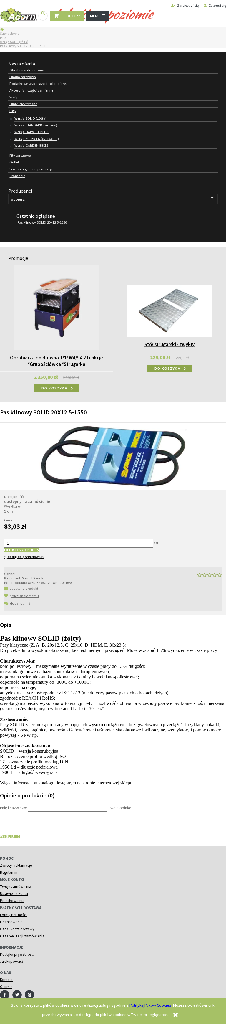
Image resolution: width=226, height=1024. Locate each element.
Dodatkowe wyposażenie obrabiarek (38, 83)
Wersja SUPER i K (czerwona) (36, 138)
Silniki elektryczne (23, 104)
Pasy (3, 38)
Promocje (17, 176)
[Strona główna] (18, 15)
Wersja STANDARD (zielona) (35, 125)
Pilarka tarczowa (22, 77)
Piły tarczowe (20, 155)
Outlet (14, 162)
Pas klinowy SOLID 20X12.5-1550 (42, 222)
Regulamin (8, 872)
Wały (13, 97)
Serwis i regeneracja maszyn (31, 169)
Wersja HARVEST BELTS (31, 132)
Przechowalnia (12, 900)
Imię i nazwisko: (13, 808)
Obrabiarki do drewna (26, 70)
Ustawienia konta (14, 893)
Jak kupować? (12, 961)
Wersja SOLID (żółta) (14, 42)
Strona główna (9, 34)
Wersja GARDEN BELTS (31, 145)
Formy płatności (13, 914)
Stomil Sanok (32, 578)
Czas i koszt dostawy (17, 928)
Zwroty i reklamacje (16, 865)
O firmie (6, 986)
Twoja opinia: (119, 808)
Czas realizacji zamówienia (22, 936)
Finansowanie (11, 921)
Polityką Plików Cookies (150, 1005)
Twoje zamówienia (15, 886)
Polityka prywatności (17, 954)
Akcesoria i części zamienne (31, 90)
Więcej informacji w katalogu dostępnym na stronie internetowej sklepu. (67, 782)
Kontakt (6, 979)
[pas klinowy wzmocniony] (113, 455)
